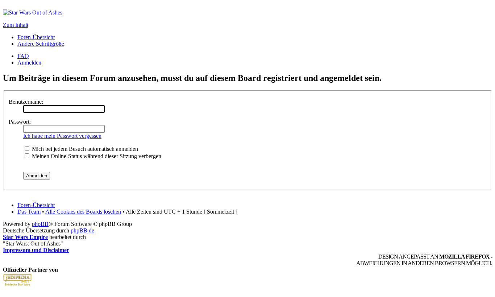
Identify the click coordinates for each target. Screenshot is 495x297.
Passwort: (20, 122)
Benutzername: (26, 102)
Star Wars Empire (25, 237)
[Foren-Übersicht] (32, 12)
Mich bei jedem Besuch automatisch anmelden (84, 149)
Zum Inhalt (15, 25)
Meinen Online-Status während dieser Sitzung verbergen (95, 156)
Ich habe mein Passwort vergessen (62, 136)
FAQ (23, 56)
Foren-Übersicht (36, 37)
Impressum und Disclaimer (36, 250)
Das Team (29, 212)
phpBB (40, 224)
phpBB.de (82, 230)
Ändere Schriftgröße (40, 44)
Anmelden (29, 62)
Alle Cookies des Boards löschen (83, 212)
